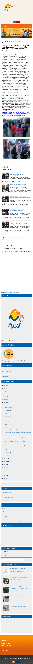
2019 (5, 455)
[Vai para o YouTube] (18, 22)
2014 (5, 470)
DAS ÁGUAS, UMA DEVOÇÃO (17, 596)
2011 (5, 478)
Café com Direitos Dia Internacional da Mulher (16, 445)
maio (6, 424)
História (4, 513)
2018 (5, 458)
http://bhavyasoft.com (25, 658)
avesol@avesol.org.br (7, 555)
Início (3, 484)
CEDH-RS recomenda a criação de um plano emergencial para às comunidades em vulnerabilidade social (15, 47)
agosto (7, 416)
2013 (5, 472)
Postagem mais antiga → (25, 237)
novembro (7, 407)
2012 (5, 475)
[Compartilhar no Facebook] (7, 167)
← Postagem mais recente (8, 237)
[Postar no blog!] (4, 167)
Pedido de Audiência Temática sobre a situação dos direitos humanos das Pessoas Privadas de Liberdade (20, 197)
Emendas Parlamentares (8, 374)
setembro (7, 413)
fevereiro (7, 452)
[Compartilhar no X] (6, 167)
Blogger (20, 521)
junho (6, 421)
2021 (5, 399)
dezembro (7, 404)
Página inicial (5, 508)
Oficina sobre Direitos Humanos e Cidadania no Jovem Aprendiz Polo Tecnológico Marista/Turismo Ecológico (20, 223)
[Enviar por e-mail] (3, 167)
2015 (5, 467)
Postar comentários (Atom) (12, 292)
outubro (7, 410)
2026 (5, 385)
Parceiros (4, 516)
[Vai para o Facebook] (14, 22)
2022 (5, 396)
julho (6, 419)
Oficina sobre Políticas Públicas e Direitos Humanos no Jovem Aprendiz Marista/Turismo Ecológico (19, 210)
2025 (5, 388)
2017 (5, 461)
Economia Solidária (7, 371)
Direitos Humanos (19, 41)
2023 (5, 394)
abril (6, 427)
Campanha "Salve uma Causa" (12, 429)
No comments (7, 43)
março (7, 449)
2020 (5, 402)
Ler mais (18, 181)
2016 (5, 464)
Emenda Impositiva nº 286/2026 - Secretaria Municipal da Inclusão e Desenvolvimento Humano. (18, 570)
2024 (5, 391)
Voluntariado (5, 376)
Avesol (10, 41)
